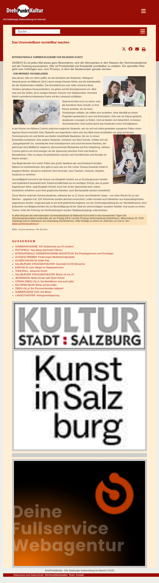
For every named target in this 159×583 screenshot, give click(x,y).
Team (72, 575)
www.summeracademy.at (25, 224)
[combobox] (37, 31)
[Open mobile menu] (142, 31)
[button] (124, 49)
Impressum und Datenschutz (29, 575)
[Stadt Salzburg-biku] (79, 326)
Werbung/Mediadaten (56, 575)
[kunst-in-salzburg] (79, 400)
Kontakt (80, 575)
